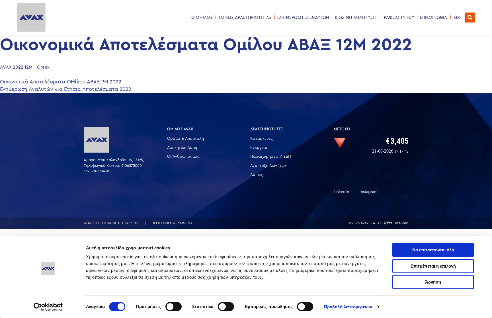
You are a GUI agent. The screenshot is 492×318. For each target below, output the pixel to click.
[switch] (173, 306)
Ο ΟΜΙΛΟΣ (202, 17)
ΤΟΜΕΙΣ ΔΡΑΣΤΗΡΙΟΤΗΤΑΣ (245, 17)
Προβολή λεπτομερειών (348, 306)
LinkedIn (341, 192)
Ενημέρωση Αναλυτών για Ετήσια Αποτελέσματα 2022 (65, 89)
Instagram (369, 192)
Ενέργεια (258, 148)
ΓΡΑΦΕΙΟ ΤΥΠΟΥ (398, 17)
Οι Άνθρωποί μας (183, 157)
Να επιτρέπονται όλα (433, 249)
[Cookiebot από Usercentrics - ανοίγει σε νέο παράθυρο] (48, 307)
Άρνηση (433, 282)
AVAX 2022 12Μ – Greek (25, 67)
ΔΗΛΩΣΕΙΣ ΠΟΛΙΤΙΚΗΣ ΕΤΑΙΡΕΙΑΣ (111, 223)
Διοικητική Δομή (182, 148)
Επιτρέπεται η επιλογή (433, 266)
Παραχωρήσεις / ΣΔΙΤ (271, 157)
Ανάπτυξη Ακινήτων (268, 166)
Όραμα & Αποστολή (185, 139)
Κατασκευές (261, 139)
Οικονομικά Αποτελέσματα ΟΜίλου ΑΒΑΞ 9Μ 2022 (60, 81)
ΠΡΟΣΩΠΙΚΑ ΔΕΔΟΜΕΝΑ (172, 223)
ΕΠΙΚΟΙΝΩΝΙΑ (433, 17)
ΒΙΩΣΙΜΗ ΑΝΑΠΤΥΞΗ (355, 17)
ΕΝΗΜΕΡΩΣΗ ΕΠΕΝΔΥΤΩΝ (303, 17)
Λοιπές (256, 175)
